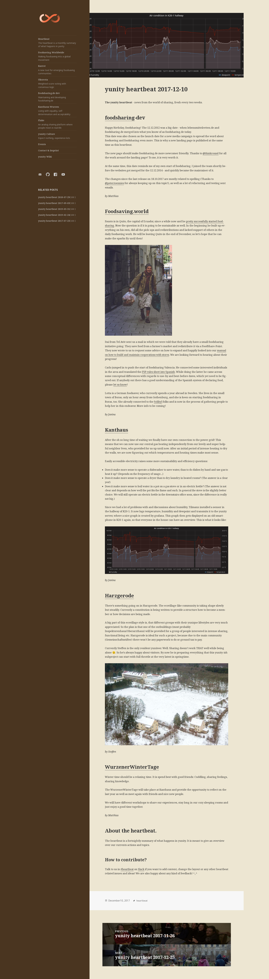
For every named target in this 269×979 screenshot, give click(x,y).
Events (42, 144)
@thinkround (211, 153)
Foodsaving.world (127, 211)
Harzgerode (119, 595)
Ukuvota (52, 83)
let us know (120, 384)
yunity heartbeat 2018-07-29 (54, 197)
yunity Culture (54, 135)
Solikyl (158, 401)
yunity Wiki (45, 156)
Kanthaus (116, 430)
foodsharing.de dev (52, 96)
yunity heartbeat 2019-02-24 (54, 214)
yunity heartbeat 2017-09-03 (54, 203)
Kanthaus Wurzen (54, 110)
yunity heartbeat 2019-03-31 (54, 208)
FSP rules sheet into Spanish (158, 372)
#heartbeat (127, 869)
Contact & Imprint (48, 150)
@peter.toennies (114, 183)
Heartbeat (57, 42)
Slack (141, 869)
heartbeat (142, 900)
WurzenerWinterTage (132, 767)
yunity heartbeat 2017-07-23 (54, 220)
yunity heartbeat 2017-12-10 (146, 89)
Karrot (56, 69)
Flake (55, 124)
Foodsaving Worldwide (54, 56)
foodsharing (120, 117)
